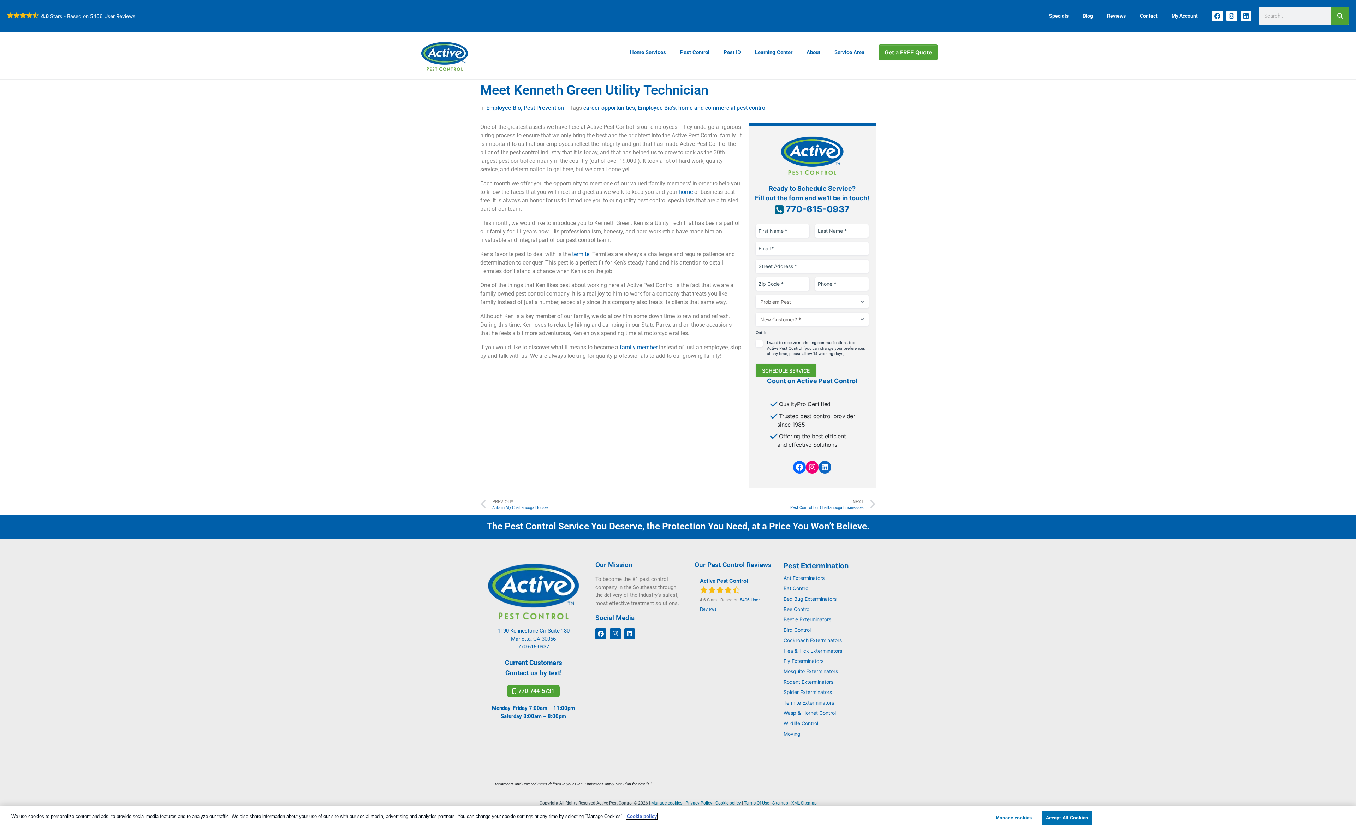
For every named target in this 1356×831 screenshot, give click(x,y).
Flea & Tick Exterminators (813, 651)
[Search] (1340, 16)
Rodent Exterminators (808, 682)
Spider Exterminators (808, 692)
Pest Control (694, 52)
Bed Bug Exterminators (810, 599)
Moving (792, 734)
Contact (1149, 16)
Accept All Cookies (1067, 817)
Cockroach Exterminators (813, 640)
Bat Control (796, 588)
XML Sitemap (804, 803)
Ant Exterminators (804, 578)
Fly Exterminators (803, 661)
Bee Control (797, 609)
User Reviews (112, 16)
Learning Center (773, 52)
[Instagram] (1231, 16)
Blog (1088, 16)
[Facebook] (1217, 16)
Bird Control (797, 630)
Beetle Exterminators (807, 619)
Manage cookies (1014, 817)
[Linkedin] (1246, 16)
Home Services (648, 52)
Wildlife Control (801, 723)
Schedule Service (786, 371)
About (813, 52)
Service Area (849, 52)
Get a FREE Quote (908, 52)
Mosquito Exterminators (811, 671)
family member (639, 347)
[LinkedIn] (825, 467)
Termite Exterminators (809, 703)
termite (580, 254)
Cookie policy (642, 816)
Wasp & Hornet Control (810, 713)
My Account (1185, 16)
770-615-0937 (817, 209)
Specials (1059, 16)
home (686, 192)
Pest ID (732, 52)
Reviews (1116, 16)
